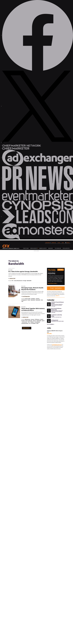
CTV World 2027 (54, 320)
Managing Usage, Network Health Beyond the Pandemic (32, 288)
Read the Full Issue (52, 283)
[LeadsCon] (37, 216)
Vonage (24, 280)
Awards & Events (43, 248)
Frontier (23, 320)
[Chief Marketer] (15, 148)
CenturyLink (24, 322)
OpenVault (33, 300)
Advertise (54, 242)
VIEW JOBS (49, 333)
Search (68, 242)
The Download (58, 248)
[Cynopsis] (37, 205)
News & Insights (33, 248)
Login (59, 242)
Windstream (27, 319)
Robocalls (30, 320)
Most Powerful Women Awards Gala (56, 309)
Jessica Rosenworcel (18, 280)
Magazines (50, 248)
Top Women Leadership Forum (56, 315)
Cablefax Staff (12, 278)
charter (41, 319)
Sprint (43, 320)
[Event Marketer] (37, 195)
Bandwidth (29, 280)
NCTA (26, 320)
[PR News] (37, 178)
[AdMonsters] (37, 231)
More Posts (26, 328)
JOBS (63, 242)
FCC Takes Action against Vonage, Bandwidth (23, 271)
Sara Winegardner (26, 296)
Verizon (34, 320)
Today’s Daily (26, 248)
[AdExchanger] (37, 157)
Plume (29, 300)
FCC (12, 280)
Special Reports (66, 248)
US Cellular (33, 323)
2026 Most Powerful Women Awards (57, 302)
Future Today (27, 298)
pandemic (33, 298)
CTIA (28, 322)
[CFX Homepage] (6, 246)
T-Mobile (32, 322)
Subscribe (47, 242)
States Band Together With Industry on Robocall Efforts (33, 309)
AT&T (37, 323)
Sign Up (57, 295)
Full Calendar (50, 324)
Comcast (32, 319)
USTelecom (37, 319)
